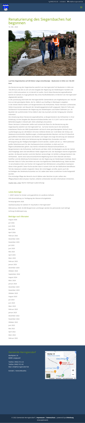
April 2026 (12, 232)
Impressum (40, 418)
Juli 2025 (11, 245)
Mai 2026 (11, 229)
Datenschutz (50, 418)
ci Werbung (70, 418)
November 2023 (13, 290)
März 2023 (12, 306)
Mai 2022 (11, 328)
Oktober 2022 (13, 322)
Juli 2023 (11, 300)
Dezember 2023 (13, 287)
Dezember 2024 (13, 268)
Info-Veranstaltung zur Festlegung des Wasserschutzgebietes (29, 198)
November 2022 (13, 319)
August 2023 (12, 296)
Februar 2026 (13, 236)
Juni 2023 (11, 303)
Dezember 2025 (13, 239)
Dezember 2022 (13, 316)
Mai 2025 (11, 252)
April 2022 (12, 332)
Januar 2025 (12, 264)
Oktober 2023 (13, 293)
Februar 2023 (13, 309)
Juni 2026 (11, 226)
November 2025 (13, 242)
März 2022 (12, 335)
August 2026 (12, 220)
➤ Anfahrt (63, 1)
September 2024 (14, 274)
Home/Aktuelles (20, 371)
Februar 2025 (13, 261)
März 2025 (12, 258)
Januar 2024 (12, 284)
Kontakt (11, 371)
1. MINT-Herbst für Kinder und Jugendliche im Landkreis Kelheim (31, 195)
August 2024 (12, 277)
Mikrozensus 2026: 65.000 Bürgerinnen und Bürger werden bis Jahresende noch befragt (39, 208)
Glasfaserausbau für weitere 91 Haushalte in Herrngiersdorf (29, 205)
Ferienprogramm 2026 (16, 202)
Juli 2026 (11, 223)
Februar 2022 (13, 338)
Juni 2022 (11, 325)
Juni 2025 (11, 248)
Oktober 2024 (13, 271)
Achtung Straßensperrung (17, 211)
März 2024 (12, 280)
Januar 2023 (12, 312)
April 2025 (12, 255)
